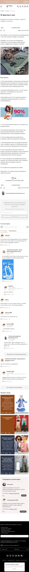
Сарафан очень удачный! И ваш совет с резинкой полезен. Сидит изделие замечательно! (13, 505)
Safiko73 (7, 235)
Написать (14, 536)
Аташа (6, 299)
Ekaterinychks (10, 371)
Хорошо (14, 568)
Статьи (7, 10)
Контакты (4, 560)
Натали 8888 (8, 312)
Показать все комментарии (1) (15, 354)
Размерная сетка (11, 560)
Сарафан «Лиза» (13, 509)
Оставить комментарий (15, 387)
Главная (2, 10)
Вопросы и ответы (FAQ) (21, 560)
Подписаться (14, 216)
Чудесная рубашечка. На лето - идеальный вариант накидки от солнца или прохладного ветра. (13, 489)
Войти (25, 1)
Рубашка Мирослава (14, 493)
